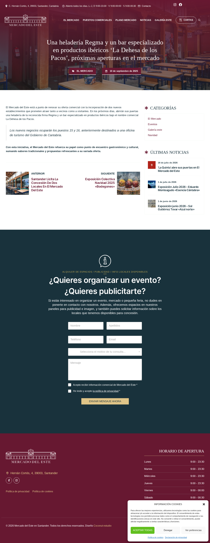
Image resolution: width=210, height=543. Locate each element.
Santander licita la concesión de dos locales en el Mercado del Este (47, 184)
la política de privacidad (106, 391)
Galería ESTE (163, 20)
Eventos (152, 124)
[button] (203, 504)
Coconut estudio (102, 525)
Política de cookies (155, 537)
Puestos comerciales (97, 20)
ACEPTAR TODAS (142, 530)
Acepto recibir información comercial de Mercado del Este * (105, 385)
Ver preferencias (193, 530)
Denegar (168, 530)
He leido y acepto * (96, 391)
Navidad (152, 135)
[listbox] (105, 352)
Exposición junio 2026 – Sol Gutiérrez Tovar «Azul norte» (176, 207)
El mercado (71, 20)
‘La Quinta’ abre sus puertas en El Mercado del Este (178, 169)
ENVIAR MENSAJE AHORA (105, 401)
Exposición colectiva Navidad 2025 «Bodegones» (100, 182)
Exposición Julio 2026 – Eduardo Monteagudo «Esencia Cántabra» (179, 188)
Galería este (155, 129)
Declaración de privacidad (176, 537)
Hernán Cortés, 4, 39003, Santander (34, 473)
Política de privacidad (17, 491)
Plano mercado (125, 20)
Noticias (145, 20)
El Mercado (85, 71)
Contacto (146, 6)
